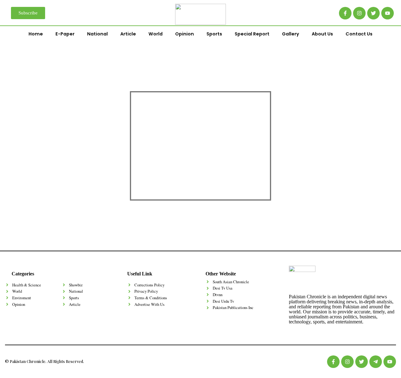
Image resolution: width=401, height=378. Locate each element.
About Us (322, 34)
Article (128, 34)
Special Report (252, 34)
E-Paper (65, 34)
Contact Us (359, 34)
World (155, 34)
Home (36, 34)
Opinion (184, 34)
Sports (214, 34)
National (97, 34)
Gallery (290, 34)
